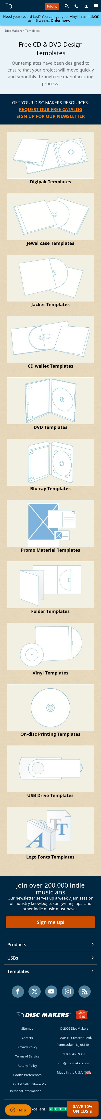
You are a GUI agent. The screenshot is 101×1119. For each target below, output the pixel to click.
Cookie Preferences (27, 1075)
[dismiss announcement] (97, 17)
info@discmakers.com (74, 1063)
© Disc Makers (74, 1028)
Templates (18, 971)
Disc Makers (13, 31)
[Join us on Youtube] (51, 991)
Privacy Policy (27, 1047)
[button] (83, 1109)
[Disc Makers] (7, 6)
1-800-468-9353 (74, 1054)
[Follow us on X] (34, 991)
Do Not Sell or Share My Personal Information (28, 1087)
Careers (27, 1038)
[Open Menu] (96, 6)
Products (16, 944)
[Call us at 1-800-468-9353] (76, 6)
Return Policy (27, 1065)
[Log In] (86, 6)
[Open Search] (66, 6)
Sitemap (27, 1028)
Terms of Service (27, 1056)
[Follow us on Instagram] (68, 991)
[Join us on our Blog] (84, 991)
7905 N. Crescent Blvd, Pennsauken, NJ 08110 (74, 1041)
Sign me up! (50, 922)
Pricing (52, 6)
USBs (12, 958)
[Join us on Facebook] (18, 991)
